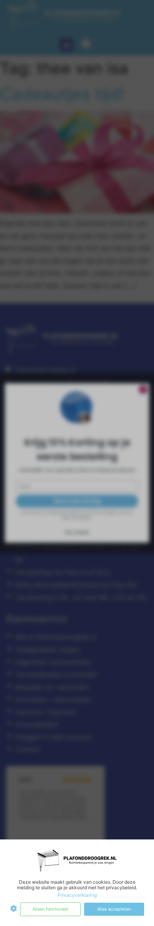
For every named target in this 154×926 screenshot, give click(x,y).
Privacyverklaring (77, 895)
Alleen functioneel (50, 909)
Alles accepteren (114, 909)
